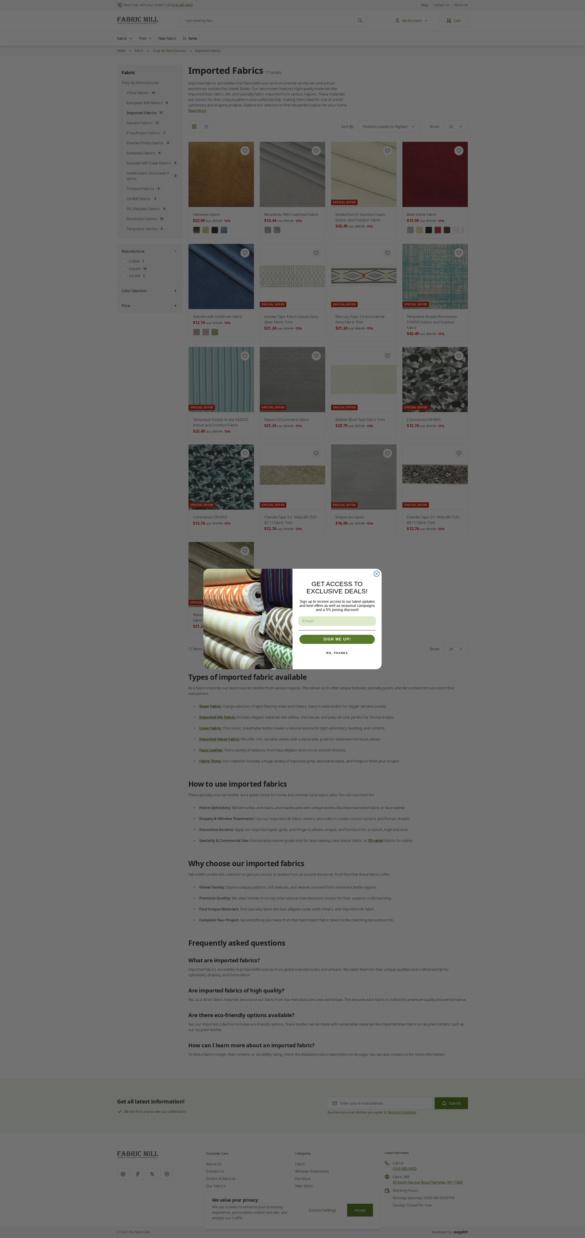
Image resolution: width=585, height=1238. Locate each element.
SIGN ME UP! (337, 639)
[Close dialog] (376, 574)
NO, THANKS (337, 653)
